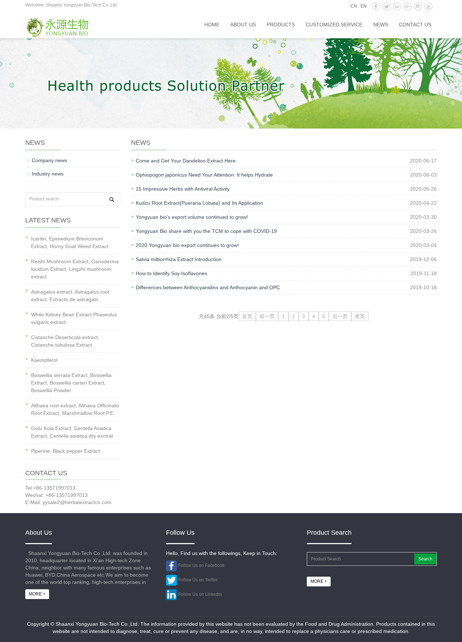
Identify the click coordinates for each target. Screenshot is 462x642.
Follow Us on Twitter (198, 579)
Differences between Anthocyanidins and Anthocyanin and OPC (208, 287)
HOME (211, 24)
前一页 (267, 316)
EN (364, 6)
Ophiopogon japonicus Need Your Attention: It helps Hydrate (204, 175)
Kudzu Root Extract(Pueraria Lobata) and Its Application (199, 203)
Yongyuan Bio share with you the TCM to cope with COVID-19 (206, 231)
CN (353, 6)
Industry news (48, 174)
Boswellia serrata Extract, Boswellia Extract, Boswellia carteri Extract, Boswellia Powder (71, 382)
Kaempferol (44, 360)
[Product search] (112, 199)
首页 (247, 316)
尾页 (360, 316)
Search (425, 558)
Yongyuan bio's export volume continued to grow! (192, 217)
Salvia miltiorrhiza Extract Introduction (179, 259)
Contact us (415, 24)
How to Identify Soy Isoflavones (171, 273)
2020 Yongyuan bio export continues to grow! (187, 245)
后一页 (340, 316)
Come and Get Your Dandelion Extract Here (186, 161)
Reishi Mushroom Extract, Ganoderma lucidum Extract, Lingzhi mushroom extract (75, 269)
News (380, 24)
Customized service (334, 24)
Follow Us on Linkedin (200, 594)
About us (243, 24)
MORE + (37, 594)
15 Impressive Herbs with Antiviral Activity (183, 189)
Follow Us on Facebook (201, 565)
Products (281, 24)
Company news (49, 160)
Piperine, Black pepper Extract (65, 451)
